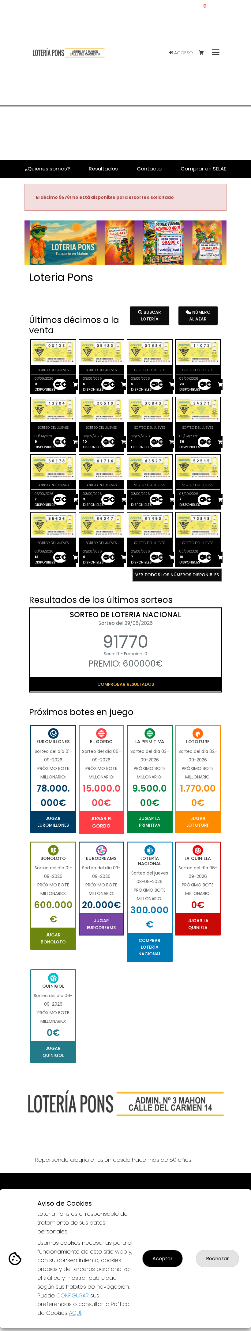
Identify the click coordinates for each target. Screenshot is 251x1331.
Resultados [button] (103, 168)
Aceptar (162, 1258)
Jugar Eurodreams (101, 924)
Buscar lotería (151, 315)
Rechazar (217, 1258)
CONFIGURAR (72, 1295)
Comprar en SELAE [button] (203, 168)
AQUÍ (75, 1313)
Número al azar (200, 315)
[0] (204, 52)
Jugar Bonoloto (53, 938)
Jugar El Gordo (101, 822)
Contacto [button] (149, 168)
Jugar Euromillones (53, 821)
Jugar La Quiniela (197, 924)
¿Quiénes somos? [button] (47, 168)
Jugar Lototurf (197, 821)
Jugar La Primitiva (149, 821)
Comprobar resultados (125, 684)
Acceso (183, 53)
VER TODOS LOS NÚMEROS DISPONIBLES (177, 575)
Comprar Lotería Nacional (149, 947)
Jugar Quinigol (53, 1051)
